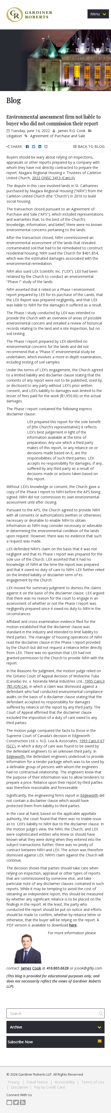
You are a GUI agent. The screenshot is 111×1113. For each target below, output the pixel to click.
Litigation (14, 135)
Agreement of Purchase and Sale (57, 135)
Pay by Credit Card (49, 1087)
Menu (95, 13)
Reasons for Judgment (35, 670)
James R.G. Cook (71, 130)
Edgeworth (15, 756)
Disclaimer (19, 1087)
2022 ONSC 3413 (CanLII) (53, 177)
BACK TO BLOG (91, 146)
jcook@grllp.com (88, 968)
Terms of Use (92, 1082)
